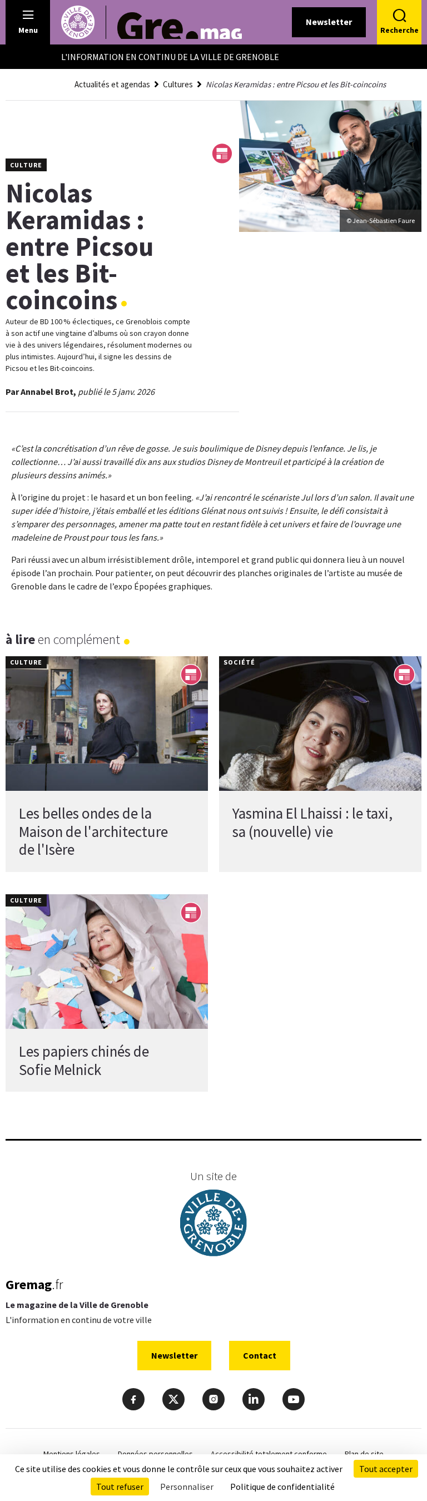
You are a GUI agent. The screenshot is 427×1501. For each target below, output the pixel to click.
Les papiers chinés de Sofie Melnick (84, 1060)
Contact (259, 1355)
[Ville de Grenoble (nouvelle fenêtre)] (213, 1224)
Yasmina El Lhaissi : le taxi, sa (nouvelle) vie (312, 822)
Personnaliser (187, 1486)
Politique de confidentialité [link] (282, 1486)
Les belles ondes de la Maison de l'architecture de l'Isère (93, 831)
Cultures (178, 84)
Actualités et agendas (112, 84)
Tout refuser (119, 1486)
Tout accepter (386, 1468)
